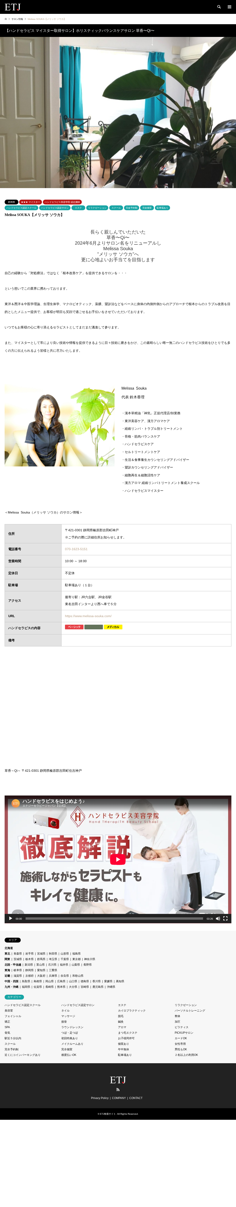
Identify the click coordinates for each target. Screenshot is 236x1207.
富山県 (40, 964)
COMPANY (119, 1098)
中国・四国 (11, 981)
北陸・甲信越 (13, 964)
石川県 (52, 964)
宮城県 (41, 953)
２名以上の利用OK (186, 1055)
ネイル (65, 1010)
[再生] (10, 918)
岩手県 (29, 953)
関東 (7, 959)
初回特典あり (69, 1038)
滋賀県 (18, 975)
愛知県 (41, 970)
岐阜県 (18, 970)
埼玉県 (53, 959)
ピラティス (182, 1027)
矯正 (7, 1021)
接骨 (64, 1021)
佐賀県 (38, 986)
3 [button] (226, 183)
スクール (116, 208)
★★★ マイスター (30, 202)
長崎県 (49, 986)
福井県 (64, 964)
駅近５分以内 (13, 1038)
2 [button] (222, 183)
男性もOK (181, 1049)
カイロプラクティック (132, 1010)
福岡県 (26, 986)
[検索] (219, 7)
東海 (7, 970)
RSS (118, 1089)
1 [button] (218, 183)
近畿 (7, 975)
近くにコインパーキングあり (23, 1055)
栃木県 (29, 959)
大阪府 (41, 975)
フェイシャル (13, 1016)
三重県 (53, 970)
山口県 (73, 981)
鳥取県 (26, 981)
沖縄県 (111, 986)
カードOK (181, 1038)
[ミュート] (218, 918)
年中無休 (123, 1049)
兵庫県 (53, 975)
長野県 (87, 964)
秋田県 (53, 953)
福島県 (76, 953)
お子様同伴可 (126, 1038)
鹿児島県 (97, 986)
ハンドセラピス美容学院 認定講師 (62, 202)
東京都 (76, 959)
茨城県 (18, 959)
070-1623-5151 (76, 549)
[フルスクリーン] (225, 918)
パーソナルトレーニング (190, 1010)
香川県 (96, 981)
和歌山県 (77, 975)
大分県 (73, 986)
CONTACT (135, 1098)
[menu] (229, 7)
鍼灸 (121, 1021)
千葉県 (65, 959)
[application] (118, 859)
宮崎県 (85, 986)
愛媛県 (108, 981)
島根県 (38, 981)
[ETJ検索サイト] (13, 7)
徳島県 (85, 981)
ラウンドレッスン (72, 1027)
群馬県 (41, 959)
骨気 (7, 1032)
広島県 (61, 981)
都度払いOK (68, 1055)
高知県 (120, 981)
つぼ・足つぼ (69, 1032)
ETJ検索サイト (108, 1114)
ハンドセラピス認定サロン (55, 208)
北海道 (9, 948)
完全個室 (147, 208)
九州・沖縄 (11, 986)
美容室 (9, 1010)
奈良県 (65, 975)
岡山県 (49, 981)
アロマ (122, 1027)
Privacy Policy (100, 1098)
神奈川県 (89, 959)
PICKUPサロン (184, 1032)
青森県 (18, 953)
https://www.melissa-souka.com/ (88, 616)
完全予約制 (131, 208)
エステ (78, 208)
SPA (7, 1027)
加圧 (177, 1021)
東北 (7, 953)
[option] (118, 112)
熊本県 (61, 986)
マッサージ (68, 1016)
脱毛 (121, 1016)
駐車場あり (162, 208)
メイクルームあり (72, 1043)
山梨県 (76, 964)
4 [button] (231, 183)
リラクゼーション (97, 208)
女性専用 (180, 1043)
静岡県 (11, 202)
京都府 (29, 975)
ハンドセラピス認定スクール (21, 208)
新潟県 (29, 964)
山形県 (65, 953)
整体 (177, 1016)
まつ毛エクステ (127, 1032)
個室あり (123, 1043)
